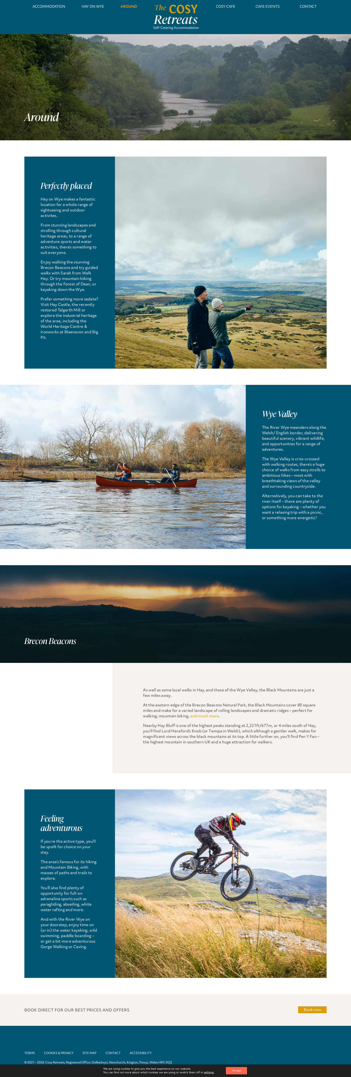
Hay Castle (60, 304)
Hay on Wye (93, 6)
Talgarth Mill (69, 310)
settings (209, 1072)
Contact (308, 6)
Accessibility (141, 1053)
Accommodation (48, 6)
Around (128, 6)
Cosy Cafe (225, 6)
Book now (312, 1009)
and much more (204, 716)
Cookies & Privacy (59, 1053)
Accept (236, 1071)
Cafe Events (268, 6)
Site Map (89, 1053)
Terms (29, 1053)
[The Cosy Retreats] (175, 15)
